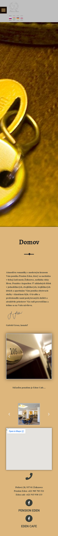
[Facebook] (29, 502)
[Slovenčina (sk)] (10, 18)
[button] (9, 356)
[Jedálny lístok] (3, 10)
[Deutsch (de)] (18, 18)
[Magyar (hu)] (14, 18)
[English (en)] (21, 18)
